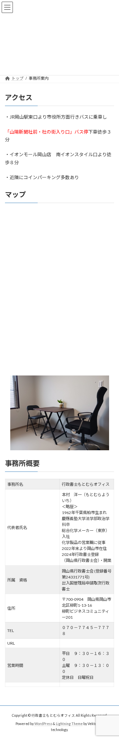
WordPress (43, 724)
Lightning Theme (69, 724)
